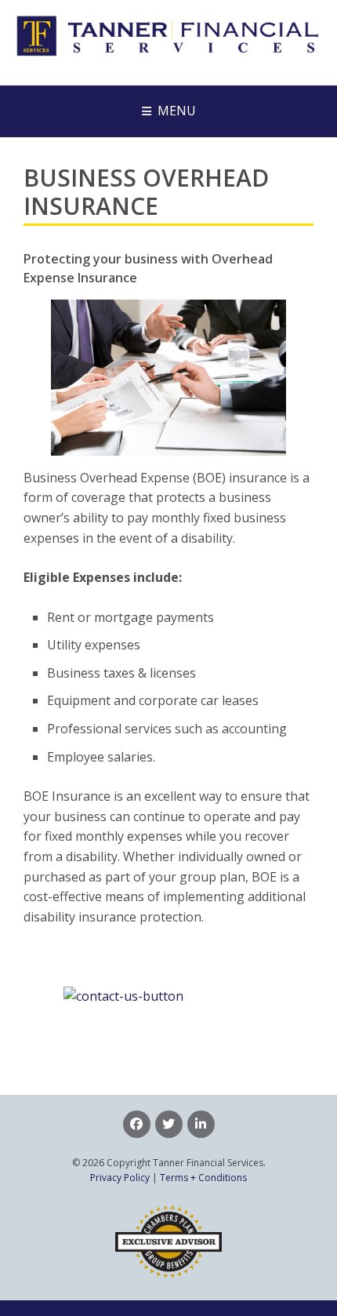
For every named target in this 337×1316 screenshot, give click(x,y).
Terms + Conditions (203, 1177)
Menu (177, 110)
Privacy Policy (120, 1177)
